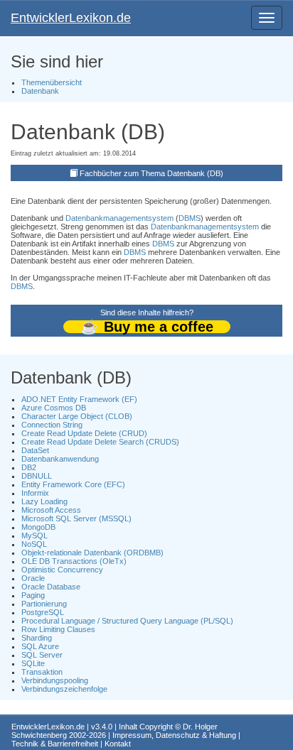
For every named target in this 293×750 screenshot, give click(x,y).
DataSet (35, 450)
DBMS (190, 218)
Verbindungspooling (54, 680)
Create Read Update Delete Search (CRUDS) (100, 442)
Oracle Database (50, 586)
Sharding (36, 638)
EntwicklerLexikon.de (71, 18)
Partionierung (44, 603)
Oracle (33, 578)
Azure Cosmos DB (53, 407)
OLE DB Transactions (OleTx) (74, 561)
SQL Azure (40, 646)
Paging (33, 595)
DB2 (28, 467)
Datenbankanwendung (60, 459)
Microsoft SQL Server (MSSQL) (76, 518)
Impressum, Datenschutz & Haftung (174, 735)
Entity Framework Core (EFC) (73, 484)
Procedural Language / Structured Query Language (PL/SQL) (127, 620)
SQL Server (42, 655)
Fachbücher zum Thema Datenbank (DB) (151, 173)
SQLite (33, 663)
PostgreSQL (42, 612)
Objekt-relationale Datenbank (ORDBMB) (92, 552)
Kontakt (118, 743)
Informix (35, 493)
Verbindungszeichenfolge (64, 689)
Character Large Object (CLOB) (76, 416)
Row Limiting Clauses (58, 629)
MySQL (34, 535)
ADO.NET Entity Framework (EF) (79, 399)
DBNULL (36, 476)
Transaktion (42, 672)
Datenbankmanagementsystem (119, 218)
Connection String (51, 424)
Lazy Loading (44, 501)
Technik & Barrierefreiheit (54, 743)
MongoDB (38, 527)
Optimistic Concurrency (62, 569)
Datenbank (40, 91)
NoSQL (34, 544)
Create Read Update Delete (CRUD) (84, 433)
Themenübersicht (51, 82)
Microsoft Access (51, 510)
